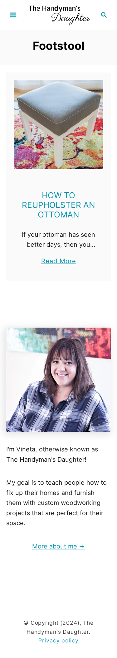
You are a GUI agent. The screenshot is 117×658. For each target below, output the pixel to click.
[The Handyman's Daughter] (58, 14)
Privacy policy (58, 640)
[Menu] (13, 15)
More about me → (58, 546)
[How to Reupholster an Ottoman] (58, 124)
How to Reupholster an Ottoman (58, 204)
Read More (58, 261)
